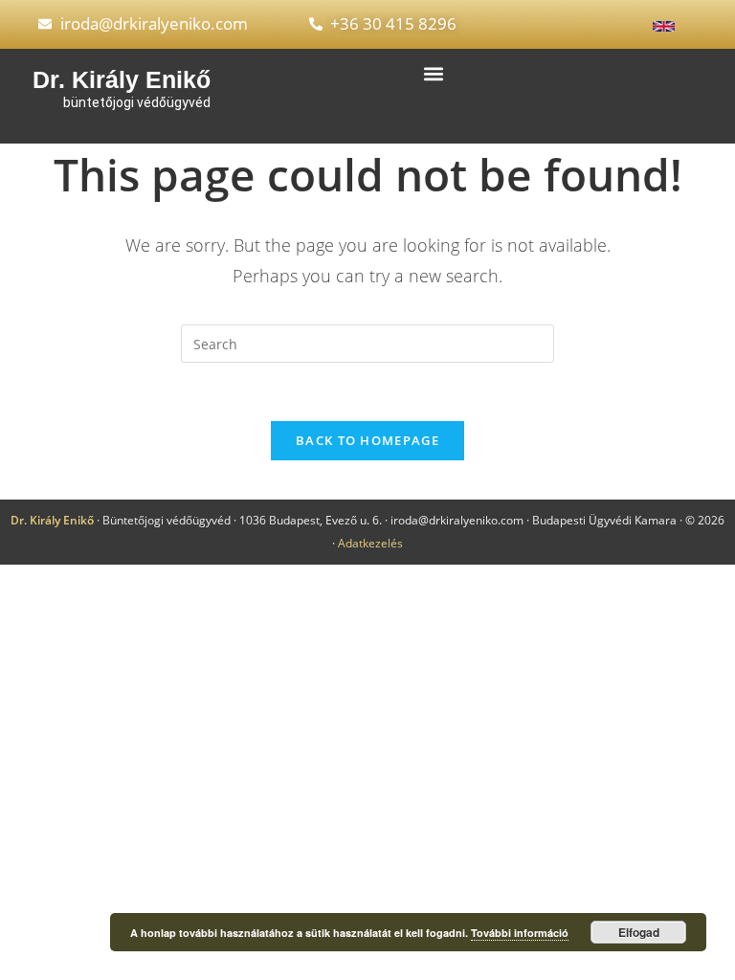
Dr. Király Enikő (122, 79)
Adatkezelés (370, 543)
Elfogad (638, 932)
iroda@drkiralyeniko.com (456, 520)
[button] (432, 74)
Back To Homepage (367, 440)
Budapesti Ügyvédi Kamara (604, 520)
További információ (519, 932)
